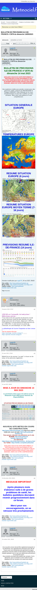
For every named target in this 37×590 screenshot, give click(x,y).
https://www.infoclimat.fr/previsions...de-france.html (18, 441)
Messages (5, 40)
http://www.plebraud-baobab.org (19, 283)
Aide (2, 580)
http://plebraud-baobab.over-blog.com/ (21, 284)
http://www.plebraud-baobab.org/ (12, 430)
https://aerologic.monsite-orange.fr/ (12, 333)
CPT (11, 298)
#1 (34, 59)
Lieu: (11, 55)
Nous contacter (7, 583)
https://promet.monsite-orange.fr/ (11, 334)
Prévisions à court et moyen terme (9, 23)
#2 (34, 309)
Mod (2, 586)
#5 (34, 478)
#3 (34, 353)
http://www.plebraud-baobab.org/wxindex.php (13, 287)
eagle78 (12, 48)
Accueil (3, 22)
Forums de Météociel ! (11, 22)
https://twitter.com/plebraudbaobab (22, 442)
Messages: (13, 53)
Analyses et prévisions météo (26, 22)
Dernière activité (16, 40)
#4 (34, 384)
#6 (34, 539)
